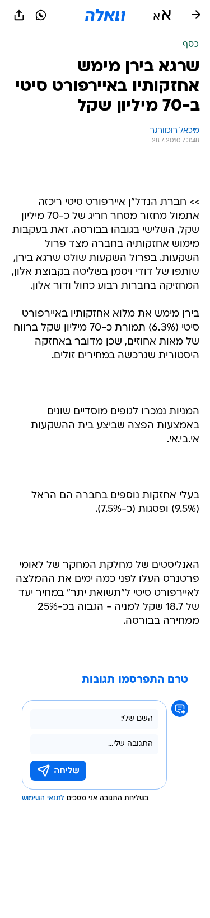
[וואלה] (105, 15)
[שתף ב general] (19, 15)
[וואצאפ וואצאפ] (40, 15)
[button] (162, 15)
